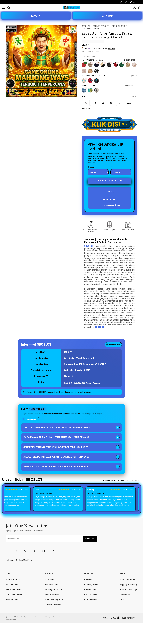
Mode (112, 167)
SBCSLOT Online (14, 589)
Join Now (111, 48)
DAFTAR (107, 15)
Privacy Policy (58, 617)
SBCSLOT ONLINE (91, 28)
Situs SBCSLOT (13, 584)
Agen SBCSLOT (13, 599)
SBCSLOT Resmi (14, 594)
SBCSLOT (86, 26)
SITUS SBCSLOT (119, 26)
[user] (134, 7)
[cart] (139, 7)
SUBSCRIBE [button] (89, 539)
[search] (8, 7)
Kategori (91, 167)
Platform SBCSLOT (15, 579)
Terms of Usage (45, 617)
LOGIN (36, 15)
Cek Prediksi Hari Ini (109, 181)
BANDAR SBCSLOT (101, 26)
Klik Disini (68, 376)
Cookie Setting (11, 619)
